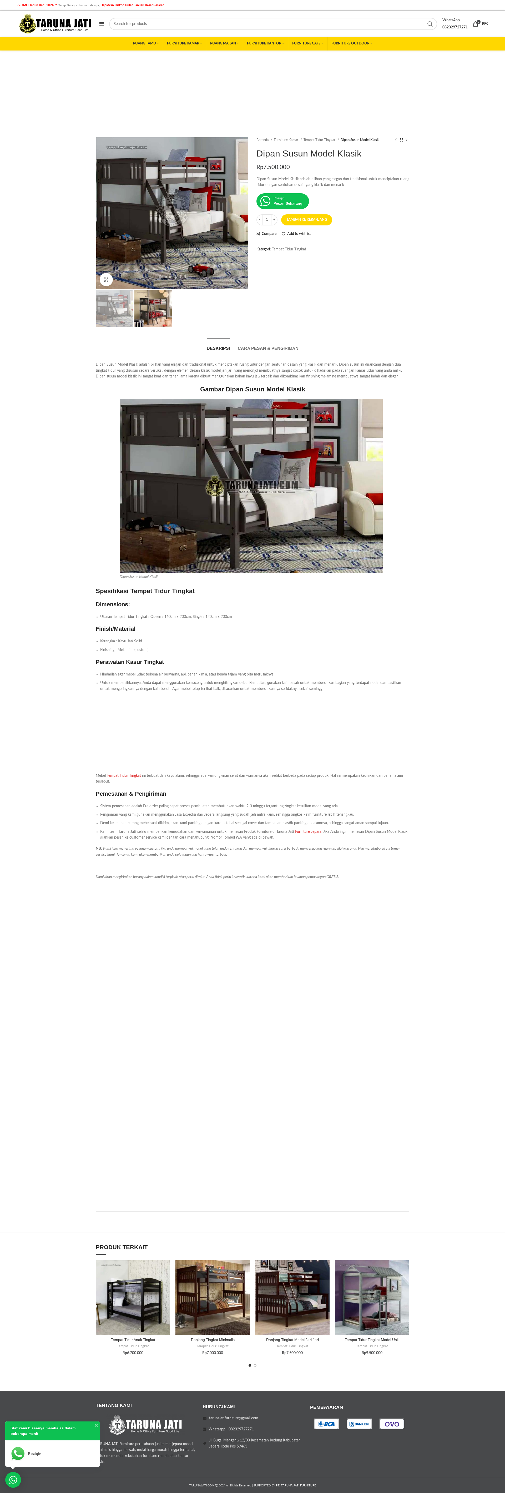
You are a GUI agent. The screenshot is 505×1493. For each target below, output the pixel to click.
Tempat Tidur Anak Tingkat (133, 1340)
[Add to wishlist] (166, 1269)
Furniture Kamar (286, 140)
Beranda (262, 140)
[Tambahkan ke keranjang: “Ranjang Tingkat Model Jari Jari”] (325, 1281)
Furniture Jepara (308, 832)
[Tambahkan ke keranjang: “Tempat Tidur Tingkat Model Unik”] (405, 1281)
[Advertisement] (252, 90)
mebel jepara (171, 1444)
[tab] (218, 346)
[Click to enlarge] (106, 279)
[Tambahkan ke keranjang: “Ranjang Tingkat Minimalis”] (245, 1281)
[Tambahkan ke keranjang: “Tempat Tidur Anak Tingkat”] (166, 1281)
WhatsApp (451, 20)
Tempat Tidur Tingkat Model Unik (372, 1340)
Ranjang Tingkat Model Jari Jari (292, 1340)
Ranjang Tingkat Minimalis (213, 1340)
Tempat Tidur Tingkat (320, 140)
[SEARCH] (430, 24)
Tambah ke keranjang (306, 219)
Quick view (166, 1292)
